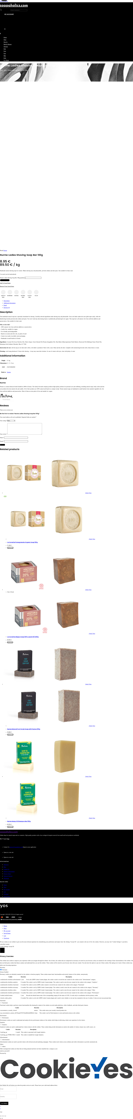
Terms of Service (8, 876)
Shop (5, 39)
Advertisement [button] (3, 1037)
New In (5, 42)
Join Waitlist (4, 1103)
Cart (5, 892)
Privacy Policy (7, 874)
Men (5, 55)
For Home (6, 60)
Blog (5, 867)
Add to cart (5, 280)
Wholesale (6, 878)
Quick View (88, 493)
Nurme (5, 250)
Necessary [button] (2, 967)
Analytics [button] (2, 1022)
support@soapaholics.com (16, 847)
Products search (6, 10)
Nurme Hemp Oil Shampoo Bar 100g (19, 821)
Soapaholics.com (14, 5)
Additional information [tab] (9, 303)
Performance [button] (3, 1015)
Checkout (6, 894)
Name (2, 437)
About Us (6, 864)
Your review (3, 434)
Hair (5, 49)
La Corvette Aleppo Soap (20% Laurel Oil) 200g (23, 637)
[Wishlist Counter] (4, 26)
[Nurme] (7, 401)
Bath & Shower (8, 44)
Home (5, 37)
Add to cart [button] (10, 547)
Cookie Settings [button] (4, 946)
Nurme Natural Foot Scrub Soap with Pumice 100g (23, 729)
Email (2, 441)
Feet (5, 53)
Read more (10, 642)
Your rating (3, 420)
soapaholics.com (9, 832)
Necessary (4, 969)
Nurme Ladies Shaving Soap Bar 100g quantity (12, 277)
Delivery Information (9, 871)
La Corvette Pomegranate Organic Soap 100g (22, 542)
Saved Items (7, 896)
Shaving (6, 46)
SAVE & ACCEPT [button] (5, 1051)
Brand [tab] (5, 305)
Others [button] (1, 1044)
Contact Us (6, 869)
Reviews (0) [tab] (7, 307)
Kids (5, 58)
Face (5, 51)
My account (7, 889)
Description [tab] (7, 300)
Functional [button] (2, 1000)
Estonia (9, 372)
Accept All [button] (11, 946)
